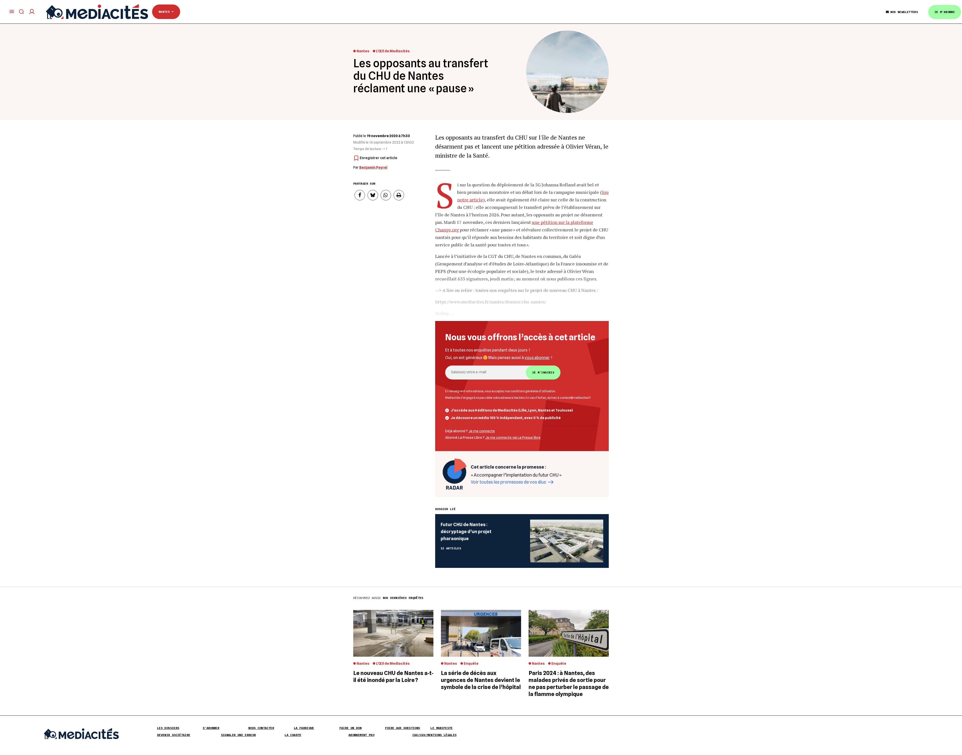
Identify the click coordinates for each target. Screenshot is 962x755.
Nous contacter (261, 728)
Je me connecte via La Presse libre (512, 438)
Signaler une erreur (238, 735)
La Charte (293, 735)
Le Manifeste (441, 728)
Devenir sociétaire (173, 735)
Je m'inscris (543, 372)
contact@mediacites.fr (575, 398)
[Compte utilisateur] (32, 11)
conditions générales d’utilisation (532, 391)
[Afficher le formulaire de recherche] (21, 11)
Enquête (471, 663)
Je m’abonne (944, 12)
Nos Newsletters (904, 12)
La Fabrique (304, 728)
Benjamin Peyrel (373, 167)
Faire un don (350, 728)
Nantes (165, 12)
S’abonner (211, 728)
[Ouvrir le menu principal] (12, 11)
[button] (359, 195)
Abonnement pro (361, 735)
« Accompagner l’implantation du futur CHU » (516, 475)
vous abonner (537, 357)
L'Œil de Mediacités (393, 51)
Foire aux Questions (402, 728)
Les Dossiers (168, 728)
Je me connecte (481, 431)
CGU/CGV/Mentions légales (434, 735)
